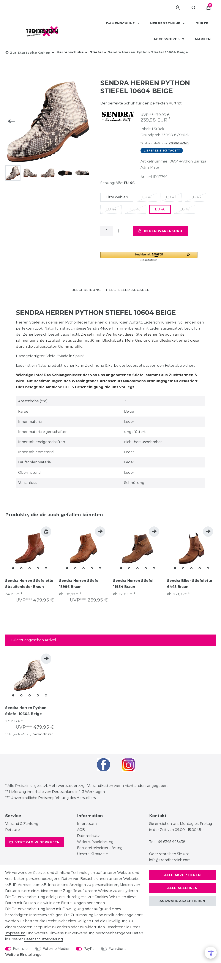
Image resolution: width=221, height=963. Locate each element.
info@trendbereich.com (170, 860)
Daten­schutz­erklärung (43, 939)
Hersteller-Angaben (128, 290)
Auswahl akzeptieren (182, 901)
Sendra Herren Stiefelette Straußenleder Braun (29, 584)
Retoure (12, 830)
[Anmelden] (178, 7)
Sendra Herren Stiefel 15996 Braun (79, 584)
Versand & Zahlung (21, 824)
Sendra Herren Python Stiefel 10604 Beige (25, 711)
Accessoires (167, 39)
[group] (29, 548)
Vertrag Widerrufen (37, 842)
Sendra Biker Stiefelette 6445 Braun (189, 584)
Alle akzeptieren (182, 875)
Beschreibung (86, 290)
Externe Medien (57, 949)
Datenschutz (88, 836)
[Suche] (193, 8)
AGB (81, 830)
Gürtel (203, 23)
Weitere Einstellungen (24, 955)
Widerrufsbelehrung (95, 842)
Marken (203, 39)
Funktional (118, 949)
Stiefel (96, 52)
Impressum (87, 824)
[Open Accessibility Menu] (211, 953)
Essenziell (21, 949)
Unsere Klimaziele (92, 854)
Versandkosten (179, 143)
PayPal (90, 949)
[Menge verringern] (126, 231)
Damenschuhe (121, 23)
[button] (148, 256)
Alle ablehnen (182, 888)
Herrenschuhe (166, 23)
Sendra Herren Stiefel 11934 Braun (133, 584)
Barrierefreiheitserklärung (100, 848)
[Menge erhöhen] (118, 231)
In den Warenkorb (163, 231)
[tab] (86, 290)
